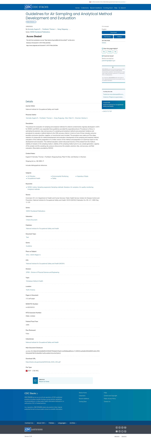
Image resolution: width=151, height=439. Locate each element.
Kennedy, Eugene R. (34, 29)
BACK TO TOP (107, 111)
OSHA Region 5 (35, 255)
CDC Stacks (30, 393)
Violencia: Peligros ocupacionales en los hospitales (113, 97)
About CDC (41, 423)
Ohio (27, 255)
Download (113, 32)
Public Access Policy (110, 398)
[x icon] (119, 427)
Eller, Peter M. (69, 118)
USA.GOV (124, 436)
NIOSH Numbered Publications (40, 32)
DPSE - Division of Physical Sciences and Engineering (42, 272)
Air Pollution (31, 176)
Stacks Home (83, 393)
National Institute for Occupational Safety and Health (42, 228)
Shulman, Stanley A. (81, 118)
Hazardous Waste (82, 176)
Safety (54, 178)
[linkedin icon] (125, 427)
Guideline (29, 246)
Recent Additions (96, 8)
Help (115, 8)
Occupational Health (34, 178)
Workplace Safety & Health (34, 281)
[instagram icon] (122, 427)
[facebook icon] (116, 427)
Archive (72, 423)
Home (77, 8)
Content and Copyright (110, 396)
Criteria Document (31, 220)
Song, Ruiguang (63, 29)
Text (27, 237)
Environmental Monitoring (60, 176)
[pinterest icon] (119, 431)
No (115, 52)
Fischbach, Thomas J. (49, 29)
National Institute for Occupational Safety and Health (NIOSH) (45, 263)
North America (30, 290)
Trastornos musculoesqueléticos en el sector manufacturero (113, 94)
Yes (104, 52)
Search (123, 8)
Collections (85, 8)
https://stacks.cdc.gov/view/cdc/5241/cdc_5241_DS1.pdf (43, 362)
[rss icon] (125, 431)
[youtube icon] (116, 431)
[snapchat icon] (122, 431)
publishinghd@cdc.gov (108, 61)
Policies (51, 423)
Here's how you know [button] (120, 2)
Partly (110, 52)
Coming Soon (108, 8)
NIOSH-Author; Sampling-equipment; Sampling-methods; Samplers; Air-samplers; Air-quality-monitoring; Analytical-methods (60, 188)
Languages (62, 423)
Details (104, 43)
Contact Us (107, 401)
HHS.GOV (117, 436)
